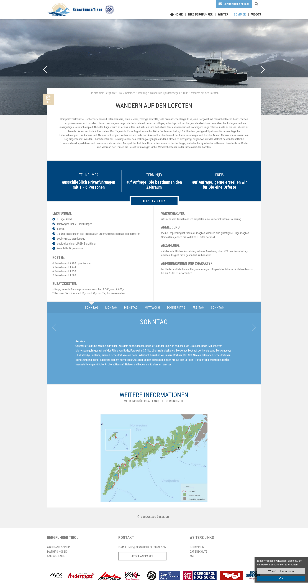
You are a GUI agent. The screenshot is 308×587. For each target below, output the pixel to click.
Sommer (130, 93)
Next (261, 69)
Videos (256, 14)
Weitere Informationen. (281, 571)
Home (179, 14)
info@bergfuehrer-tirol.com (147, 547)
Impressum (197, 547)
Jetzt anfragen (154, 201)
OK (281, 578)
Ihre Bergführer (200, 14)
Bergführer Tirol (113, 93)
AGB (192, 556)
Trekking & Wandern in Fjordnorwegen (159, 93)
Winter (223, 14)
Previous (47, 69)
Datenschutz (198, 551)
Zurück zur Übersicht (156, 517)
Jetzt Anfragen (142, 556)
